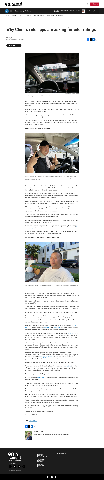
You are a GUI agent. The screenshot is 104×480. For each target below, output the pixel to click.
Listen (14, 15)
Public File (39, 468)
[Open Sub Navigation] (10, 15)
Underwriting (40, 460)
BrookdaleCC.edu (61, 453)
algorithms (71, 333)
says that (68, 366)
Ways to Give (40, 461)
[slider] (13, 11)
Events (36, 15)
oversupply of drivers (45, 357)
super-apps (57, 327)
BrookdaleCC (60, 15)
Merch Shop (40, 455)
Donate (95, 4)
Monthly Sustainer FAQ (42, 456)
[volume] (11, 11)
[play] (6, 11)
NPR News (32, 420)
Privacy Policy (40, 465)
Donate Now (40, 454)
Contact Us (50, 15)
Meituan (46, 327)
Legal (38, 466)
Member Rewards (41, 458)
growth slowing (41, 377)
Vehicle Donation (41, 459)
